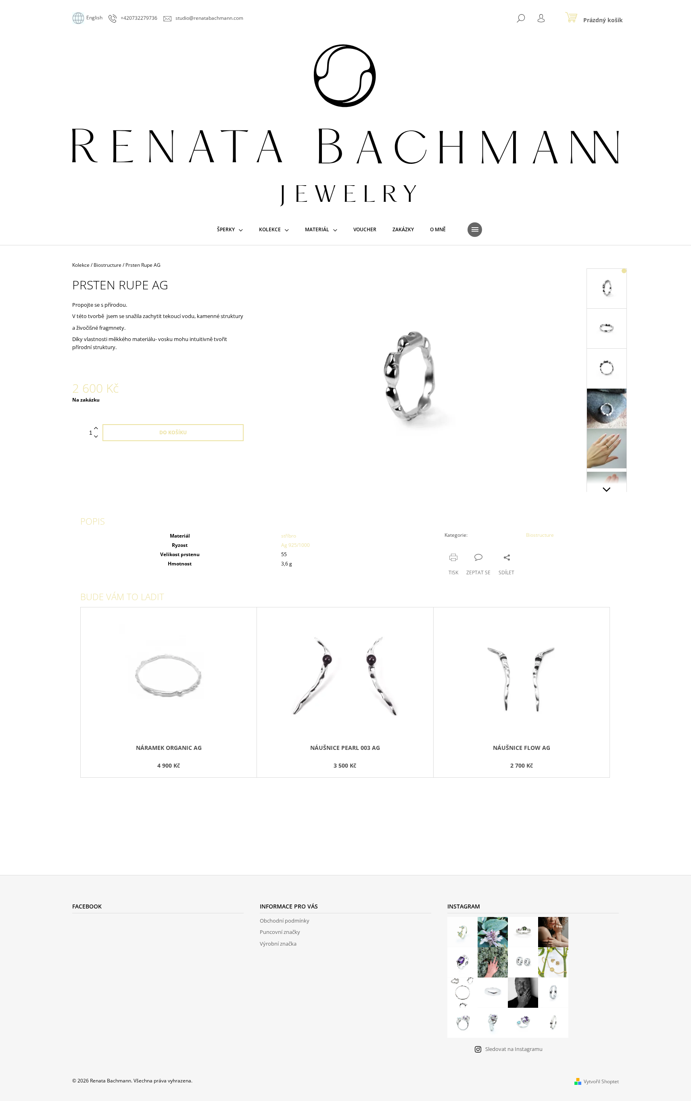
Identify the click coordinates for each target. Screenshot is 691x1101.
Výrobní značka (278, 943)
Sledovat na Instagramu (514, 1049)
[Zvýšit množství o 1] (96, 428)
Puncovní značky (280, 932)
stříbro (288, 535)
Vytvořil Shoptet (601, 1081)
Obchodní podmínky (284, 920)
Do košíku (173, 432)
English (94, 17)
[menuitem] (230, 229)
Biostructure (540, 535)
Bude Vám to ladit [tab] (122, 596)
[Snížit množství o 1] (96, 437)
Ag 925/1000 (295, 545)
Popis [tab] (92, 521)
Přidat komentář (109, 821)
